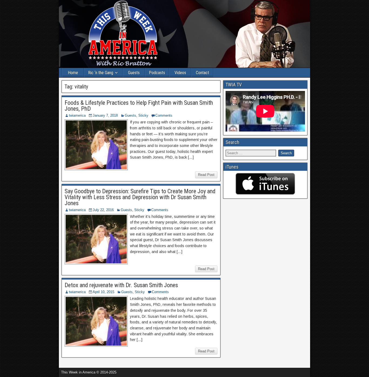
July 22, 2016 (103, 210)
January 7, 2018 (105, 115)
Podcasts (157, 72)
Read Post (206, 175)
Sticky (143, 115)
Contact (202, 72)
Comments (163, 115)
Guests (134, 72)
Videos (180, 72)
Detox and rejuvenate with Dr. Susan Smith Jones (121, 285)
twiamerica (77, 115)
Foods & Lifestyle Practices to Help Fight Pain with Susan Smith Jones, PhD (139, 105)
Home (73, 72)
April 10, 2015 (103, 292)
